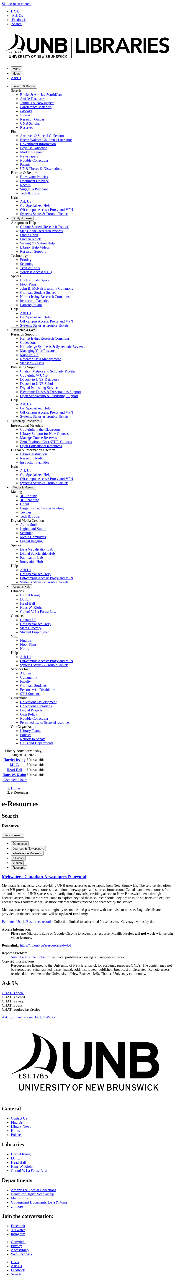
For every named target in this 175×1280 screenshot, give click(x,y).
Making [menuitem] (23, 487)
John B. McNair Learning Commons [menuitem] (46, 288)
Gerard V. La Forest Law (29, 1170)
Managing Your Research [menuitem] (38, 351)
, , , (29, 1017)
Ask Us (17, 16)
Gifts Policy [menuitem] (28, 714)
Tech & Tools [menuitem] (30, 193)
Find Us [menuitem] (26, 640)
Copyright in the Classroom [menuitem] (40, 429)
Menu (16, 69)
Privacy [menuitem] (16, 1246)
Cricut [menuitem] (24, 504)
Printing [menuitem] (25, 260)
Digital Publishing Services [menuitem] (39, 388)
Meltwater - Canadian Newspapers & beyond (44, 876)
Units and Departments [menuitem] (36, 743)
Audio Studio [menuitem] (29, 525)
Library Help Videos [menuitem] (35, 247)
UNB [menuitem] (15, 1262)
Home (15, 788)
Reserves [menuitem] (26, 127)
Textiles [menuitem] (25, 512)
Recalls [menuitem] (25, 185)
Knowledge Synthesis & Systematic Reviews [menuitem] (52, 347)
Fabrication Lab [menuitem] (31, 557)
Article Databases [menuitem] (32, 99)
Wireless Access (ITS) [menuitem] (36, 272)
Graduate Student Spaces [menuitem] (38, 292)
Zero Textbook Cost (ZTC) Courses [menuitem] (46, 442)
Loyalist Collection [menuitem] (33, 148)
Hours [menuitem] (24, 648)
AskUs (16, 78)
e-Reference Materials (27, 853)
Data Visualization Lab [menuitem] (36, 549)
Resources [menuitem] (26, 421)
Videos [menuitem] (25, 115)
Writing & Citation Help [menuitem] (37, 243)
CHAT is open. (13, 993)
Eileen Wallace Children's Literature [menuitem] (46, 140)
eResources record (38, 921)
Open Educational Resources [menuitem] (41, 446)
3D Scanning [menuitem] (29, 500)
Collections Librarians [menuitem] (36, 706)
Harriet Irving (14, 760)
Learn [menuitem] (22, 218)
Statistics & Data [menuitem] (32, 363)
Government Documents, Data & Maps (39, 1202)
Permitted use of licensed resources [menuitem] (45, 722)
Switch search (13, 835)
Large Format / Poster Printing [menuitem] (42, 508)
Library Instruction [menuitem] (33, 454)
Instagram (18, 1234)
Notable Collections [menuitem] (34, 160)
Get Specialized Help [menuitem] (35, 205)
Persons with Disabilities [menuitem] (37, 690)
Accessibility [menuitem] (20, 1250)
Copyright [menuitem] (18, 1242)
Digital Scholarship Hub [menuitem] (37, 553)
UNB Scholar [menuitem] (30, 123)
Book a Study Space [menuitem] (34, 280)
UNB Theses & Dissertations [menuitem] (41, 168)
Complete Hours (15, 780)
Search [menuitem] (16, 1274)
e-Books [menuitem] (26, 111)
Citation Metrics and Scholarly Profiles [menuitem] (48, 371)
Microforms (19, 1198)
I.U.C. (14, 765)
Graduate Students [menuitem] (33, 685)
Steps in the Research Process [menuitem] (41, 231)
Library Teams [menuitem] (30, 731)
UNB (15, 11)
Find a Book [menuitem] (29, 235)
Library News (21, 1126)
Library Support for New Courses (44, 433)
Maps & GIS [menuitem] (29, 355)
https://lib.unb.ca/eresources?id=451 (46, 945)
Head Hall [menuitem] (27, 603)
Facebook (18, 1226)
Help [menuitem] (21, 586)
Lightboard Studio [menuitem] (33, 529)
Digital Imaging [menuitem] (31, 541)
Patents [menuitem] (25, 164)
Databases (20, 843)
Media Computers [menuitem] (33, 537)
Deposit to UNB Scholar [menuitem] (38, 384)
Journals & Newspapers (28, 848)
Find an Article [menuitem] (30, 239)
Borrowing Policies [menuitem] (34, 177)
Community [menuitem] (28, 677)
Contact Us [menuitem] (28, 620)
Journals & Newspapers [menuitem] (37, 103)
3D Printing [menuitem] (28, 496)
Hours (17, 73)
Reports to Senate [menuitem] (32, 739)
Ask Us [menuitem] (25, 201)
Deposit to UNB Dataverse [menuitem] (39, 379)
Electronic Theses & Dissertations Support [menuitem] (50, 392)
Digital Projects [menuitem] (31, 710)
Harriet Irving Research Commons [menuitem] (44, 297)
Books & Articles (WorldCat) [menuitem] (41, 95)
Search (17, 24)
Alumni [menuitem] (25, 673)
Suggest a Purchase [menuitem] (34, 189)
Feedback (19, 20)
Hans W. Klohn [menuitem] (31, 607)
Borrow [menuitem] (24, 86)
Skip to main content (16, 4)
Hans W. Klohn (14, 775)
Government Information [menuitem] (38, 144)
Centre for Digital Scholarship (32, 1194)
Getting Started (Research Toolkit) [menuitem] (44, 227)
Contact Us (19, 1118)
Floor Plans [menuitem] (28, 284)
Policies (16, 1135)
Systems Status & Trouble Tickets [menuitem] (44, 214)
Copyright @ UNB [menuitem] (34, 375)
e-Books (18, 858)
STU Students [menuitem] (30, 694)
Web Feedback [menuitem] (21, 1254)
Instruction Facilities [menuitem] (34, 301)
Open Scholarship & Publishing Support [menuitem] (49, 396)
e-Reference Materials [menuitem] (35, 107)
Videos (17, 863)
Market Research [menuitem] (32, 152)
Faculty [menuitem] (25, 681)
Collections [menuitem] (28, 342)
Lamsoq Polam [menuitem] (31, 305)
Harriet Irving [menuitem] (30, 595)
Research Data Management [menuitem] (40, 359)
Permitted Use (12, 921)
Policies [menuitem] (25, 735)
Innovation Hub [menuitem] (31, 562)
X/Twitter (18, 1230)
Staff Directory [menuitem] (30, 628)
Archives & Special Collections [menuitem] (42, 136)
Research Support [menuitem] (33, 251)
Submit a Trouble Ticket (28, 957)
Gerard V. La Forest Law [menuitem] (38, 612)
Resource (19, 867)
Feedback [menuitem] (18, 1270)
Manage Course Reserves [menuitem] (38, 438)
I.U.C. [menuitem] (24, 599)
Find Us (17, 1122)
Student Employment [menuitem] (35, 632)
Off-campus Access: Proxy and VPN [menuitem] (46, 210)
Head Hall (14, 770)
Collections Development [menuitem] (38, 702)
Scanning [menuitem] (26, 264)
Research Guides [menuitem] (32, 119)
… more (17, 1206)
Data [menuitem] (24, 330)
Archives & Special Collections (33, 1190)
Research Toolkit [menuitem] (32, 458)
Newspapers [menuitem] (29, 156)
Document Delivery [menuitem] (34, 181)
